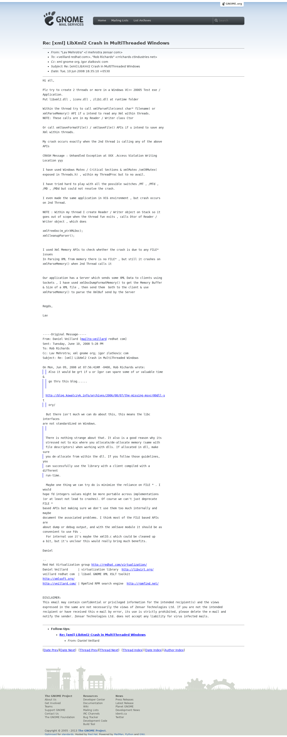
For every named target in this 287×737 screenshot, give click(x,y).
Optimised (51, 734)
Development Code (95, 720)
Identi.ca (121, 713)
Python (129, 734)
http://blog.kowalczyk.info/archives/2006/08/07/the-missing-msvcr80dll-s (105, 395)
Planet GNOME (125, 706)
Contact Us (52, 713)
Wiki (85, 706)
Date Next (67, 650)
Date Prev (51, 650)
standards (68, 734)
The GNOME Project (58, 696)
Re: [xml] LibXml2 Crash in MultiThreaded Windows (102, 634)
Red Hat (92, 734)
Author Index (174, 650)
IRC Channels (91, 713)
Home (102, 20)
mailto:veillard (94, 339)
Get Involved (53, 703)
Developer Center (94, 699)
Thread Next (109, 650)
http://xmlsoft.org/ (59, 578)
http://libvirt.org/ (138, 569)
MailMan (119, 734)
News (119, 696)
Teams (49, 706)
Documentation (93, 703)
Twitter (120, 717)
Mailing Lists (119, 20)
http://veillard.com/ (59, 583)
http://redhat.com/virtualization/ (119, 564)
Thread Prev (89, 650)
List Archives (142, 20)
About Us (50, 699)
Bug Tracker (90, 717)
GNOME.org (234, 3)
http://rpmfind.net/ (143, 583)
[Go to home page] (70, 27)
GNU (142, 734)
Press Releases (124, 699)
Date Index (153, 650)
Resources (90, 696)
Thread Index (132, 650)
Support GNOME (55, 710)
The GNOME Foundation (60, 717)
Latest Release (124, 703)
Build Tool (89, 724)
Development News (128, 710)
